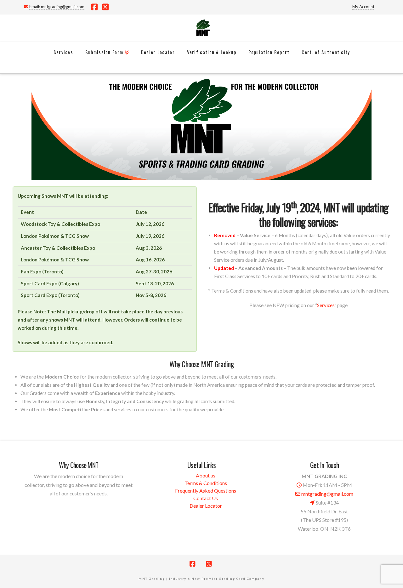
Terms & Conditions (205, 483)
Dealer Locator (206, 506)
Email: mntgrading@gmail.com (56, 6)
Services (326, 305)
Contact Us (205, 498)
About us (205, 475)
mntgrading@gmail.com (327, 494)
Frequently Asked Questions (205, 491)
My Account (363, 6)
